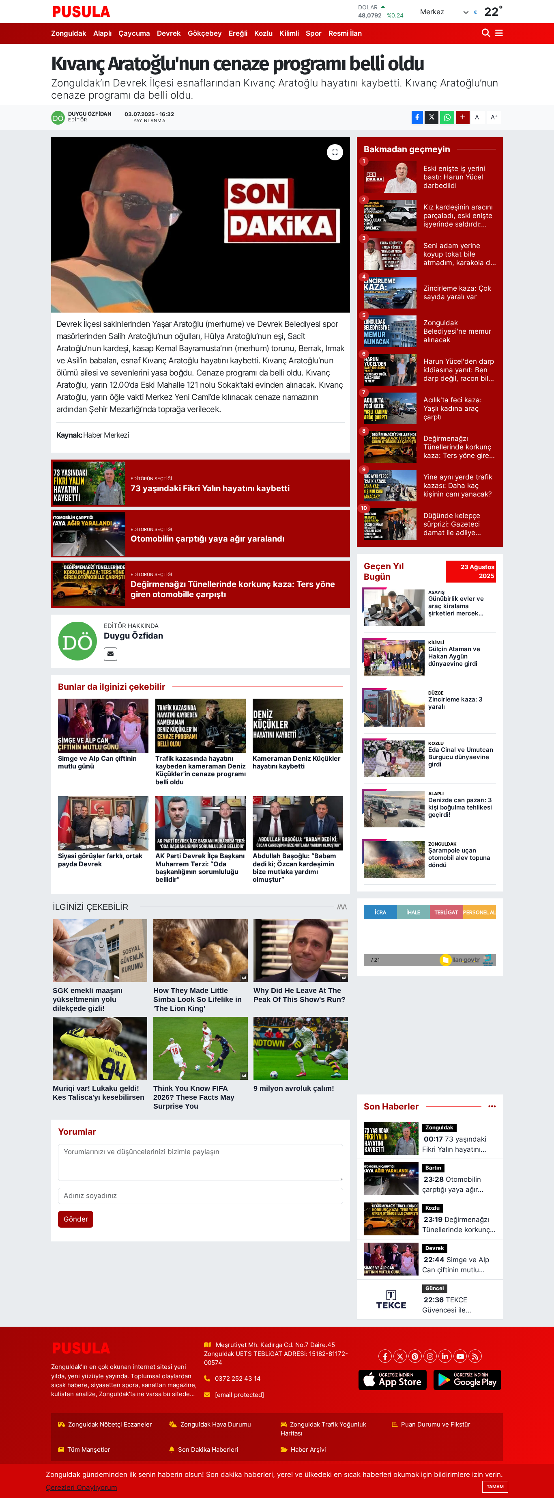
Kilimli (289, 33)
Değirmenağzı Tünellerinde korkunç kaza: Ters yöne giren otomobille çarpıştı (457, 1225)
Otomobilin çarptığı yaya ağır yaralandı (451, 1185)
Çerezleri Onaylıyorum (81, 1487)
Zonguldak (68, 33)
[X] (400, 1356)
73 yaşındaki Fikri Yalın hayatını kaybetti (454, 1145)
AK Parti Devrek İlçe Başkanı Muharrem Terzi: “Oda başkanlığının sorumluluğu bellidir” (200, 867)
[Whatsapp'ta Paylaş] (447, 117)
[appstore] (392, 1380)
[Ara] (487, 33)
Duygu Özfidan (133, 636)
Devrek (169, 33)
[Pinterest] (415, 1356)
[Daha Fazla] (463, 117)
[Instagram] (430, 1356)
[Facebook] (385, 1356)
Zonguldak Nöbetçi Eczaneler (110, 1424)
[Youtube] (460, 1356)
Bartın (433, 1168)
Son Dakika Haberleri (208, 1449)
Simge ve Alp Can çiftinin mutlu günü (97, 762)
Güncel (434, 1288)
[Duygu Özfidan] (77, 641)
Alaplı (102, 33)
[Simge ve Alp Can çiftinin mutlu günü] (103, 725)
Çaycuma (134, 33)
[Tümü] (492, 1106)
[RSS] (475, 1356)
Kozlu (263, 33)
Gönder (76, 1219)
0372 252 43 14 (238, 1378)
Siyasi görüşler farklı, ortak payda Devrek (100, 860)
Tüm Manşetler (88, 1449)
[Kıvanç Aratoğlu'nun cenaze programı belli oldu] (200, 225)
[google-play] (467, 1380)
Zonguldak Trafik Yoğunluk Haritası (324, 1429)
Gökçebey (205, 33)
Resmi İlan (345, 33)
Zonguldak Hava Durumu (215, 1424)
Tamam (495, 1486)
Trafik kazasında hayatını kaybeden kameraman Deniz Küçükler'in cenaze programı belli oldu (200, 770)
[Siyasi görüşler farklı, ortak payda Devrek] (103, 823)
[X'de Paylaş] (431, 117)
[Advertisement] (430, 1035)
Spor (314, 33)
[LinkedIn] (445, 1356)
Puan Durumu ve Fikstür (435, 1424)
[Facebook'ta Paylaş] (417, 117)
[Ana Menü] (497, 33)
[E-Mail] (110, 654)
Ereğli (238, 33)
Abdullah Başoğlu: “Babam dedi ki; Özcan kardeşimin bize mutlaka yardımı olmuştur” (294, 867)
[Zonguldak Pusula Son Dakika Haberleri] (81, 11)
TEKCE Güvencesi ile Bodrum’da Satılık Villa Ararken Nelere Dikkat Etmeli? (458, 1306)
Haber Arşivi (308, 1449)
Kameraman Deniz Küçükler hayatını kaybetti (297, 762)
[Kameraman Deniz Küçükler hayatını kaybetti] (298, 725)
